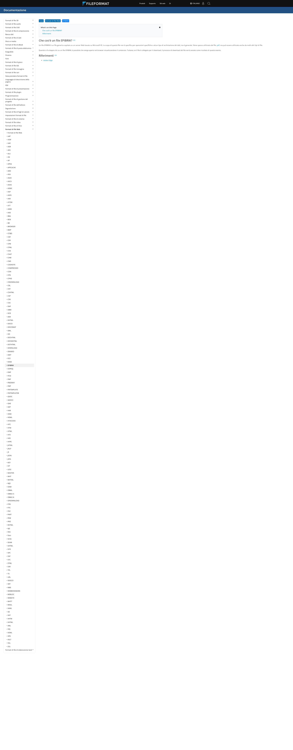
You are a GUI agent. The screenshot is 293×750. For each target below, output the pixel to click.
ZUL (9, 646)
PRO (9, 521)
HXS (9, 438)
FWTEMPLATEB (13, 393)
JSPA (9, 459)
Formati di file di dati (13, 38)
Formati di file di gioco (13, 62)
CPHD (10, 278)
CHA (9, 251)
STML (10, 563)
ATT (9, 206)
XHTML (10, 622)
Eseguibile (9, 52)
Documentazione (15, 10)
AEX (9, 150)
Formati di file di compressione (17, 31)
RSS (9, 532)
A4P (9, 136)
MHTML (11, 480)
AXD (9, 213)
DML (9, 331)
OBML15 (11, 494)
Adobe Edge (48, 60)
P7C (9, 508)
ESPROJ (10, 369)
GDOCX (10, 400)
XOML (10, 633)
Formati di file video (12, 122)
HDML (10, 417)
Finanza (8, 55)
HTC (9, 424)
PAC (9, 511)
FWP (9, 386)
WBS (9, 587)
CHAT (10, 254)
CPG (9, 275)
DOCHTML (11, 337)
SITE (9, 549)
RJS (9, 528)
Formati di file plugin (13, 92)
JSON (10, 455)
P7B (9, 504)
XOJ (9, 629)
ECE (9, 358)
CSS (9, 303)
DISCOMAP (12, 327)
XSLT (9, 639)
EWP (9, 372)
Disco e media (10, 41)
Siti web (162, 3)
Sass (9, 535)
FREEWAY (11, 383)
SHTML (10, 546)
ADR (9, 147)
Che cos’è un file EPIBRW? (52, 30)
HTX (9, 435)
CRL (9, 285)
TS (8, 574)
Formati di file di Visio (13, 126)
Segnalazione (10, 108)
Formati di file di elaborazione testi (18, 650)
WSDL (10, 605)
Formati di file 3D (11, 20)
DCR (9, 313)
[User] (203, 3)
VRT (9, 584)
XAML (10, 608)
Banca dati (9, 34)
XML (9, 626)
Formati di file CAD (12, 27)
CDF (9, 237)
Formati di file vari (12, 72)
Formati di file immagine (14, 69)
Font (7, 59)
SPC (9, 553)
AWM (10, 209)
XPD (9, 636)
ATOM (10, 202)
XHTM (10, 619)
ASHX (10, 185)
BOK (9, 219)
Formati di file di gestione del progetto (16, 100)
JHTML (10, 445)
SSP (9, 556)
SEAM (10, 542)
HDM (9, 414)
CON (9, 272)
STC (9, 560)
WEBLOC (11, 594)
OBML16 (11, 497)
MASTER (11, 473)
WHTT (10, 601)
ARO (9, 171)
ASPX (9, 195)
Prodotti (142, 3)
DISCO (10, 324)
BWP (9, 230)
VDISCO (10, 580)
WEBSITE (11, 598)
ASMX (10, 188)
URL (9, 577)
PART (10, 514)
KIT (9, 466)
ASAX (10, 178)
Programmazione (11, 96)
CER (9, 240)
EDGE (10, 362)
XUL (9, 643)
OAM (9, 487)
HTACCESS (12, 421)
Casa (41, 21)
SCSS (9, 539)
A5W (9, 140)
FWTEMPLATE (13, 390)
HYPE (10, 442)
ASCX (10, 181)
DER (9, 317)
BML (9, 216)
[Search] (209, 3)
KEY (9, 462)
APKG (10, 164)
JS (8, 452)
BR (9, 223)
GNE (9, 403)
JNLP (9, 449)
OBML (10, 490)
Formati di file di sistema (14, 119)
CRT (9, 289)
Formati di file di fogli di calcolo (17, 112)
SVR (9, 567)
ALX (9, 153)
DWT (9, 355)
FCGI (9, 376)
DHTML (10, 320)
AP (9, 160)
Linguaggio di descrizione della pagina (17, 80)
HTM (9, 428)
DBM (9, 310)
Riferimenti (46, 33)
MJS (9, 483)
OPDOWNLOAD (13, 501)
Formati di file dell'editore (15, 105)
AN (9, 157)
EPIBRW (11, 365)
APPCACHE (12, 167)
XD (9, 612)
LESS (9, 469)
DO (9, 334)
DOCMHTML (12, 341)
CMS (9, 261)
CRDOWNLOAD (13, 282)
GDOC (10, 396)
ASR (9, 199)
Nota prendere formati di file (16, 76)
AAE (9, 143)
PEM (9, 518)
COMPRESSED (13, 268)
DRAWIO (11, 351)
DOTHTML (11, 344)
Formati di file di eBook (14, 45)
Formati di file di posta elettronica (18, 48)
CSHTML (11, 292)
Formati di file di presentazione (17, 89)
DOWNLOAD (12, 348)
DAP (9, 306)
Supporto (152, 3)
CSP (9, 296)
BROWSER (11, 226)
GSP (9, 407)
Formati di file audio (13, 24)
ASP (9, 192)
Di (170, 3)
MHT (9, 476)
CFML (10, 247)
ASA (9, 174)
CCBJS (10, 233)
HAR (9, 410)
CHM (9, 258)
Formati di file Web (12, 129)
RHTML (10, 525)
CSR (9, 299)
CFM (9, 244)
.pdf (218, 45)
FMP (9, 379)
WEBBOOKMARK (14, 591)
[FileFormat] (96, 3)
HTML (10, 431)
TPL (9, 570)
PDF (6, 85)
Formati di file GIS (12, 66)
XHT (9, 615)
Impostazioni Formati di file (15, 115)
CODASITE (11, 265)
